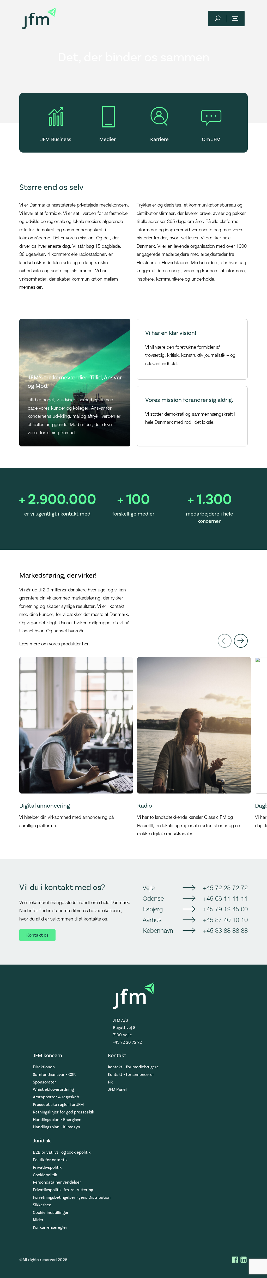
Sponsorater (44, 1082)
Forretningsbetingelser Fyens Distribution (72, 1197)
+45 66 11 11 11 (225, 898)
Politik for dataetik (50, 1159)
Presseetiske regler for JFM (58, 1104)
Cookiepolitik (45, 1174)
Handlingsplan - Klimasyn (56, 1126)
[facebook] (235, 1259)
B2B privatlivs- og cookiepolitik (61, 1152)
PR (110, 1082)
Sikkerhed (42, 1204)
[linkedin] (243, 1259)
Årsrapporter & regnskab (56, 1096)
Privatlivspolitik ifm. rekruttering (63, 1189)
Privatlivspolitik (47, 1167)
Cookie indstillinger (51, 1212)
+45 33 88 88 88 (225, 930)
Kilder (38, 1219)
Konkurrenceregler (50, 1227)
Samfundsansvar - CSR (54, 1074)
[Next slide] (241, 641)
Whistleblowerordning (53, 1089)
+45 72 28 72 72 (225, 887)
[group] (76, 747)
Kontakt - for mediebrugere (133, 1066)
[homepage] (39, 18)
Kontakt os (37, 935)
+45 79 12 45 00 (225, 909)
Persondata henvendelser (57, 1182)
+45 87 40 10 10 (225, 919)
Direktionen (44, 1066)
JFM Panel (117, 1089)
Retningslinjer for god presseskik (63, 1112)
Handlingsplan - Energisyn (57, 1119)
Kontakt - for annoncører (131, 1074)
